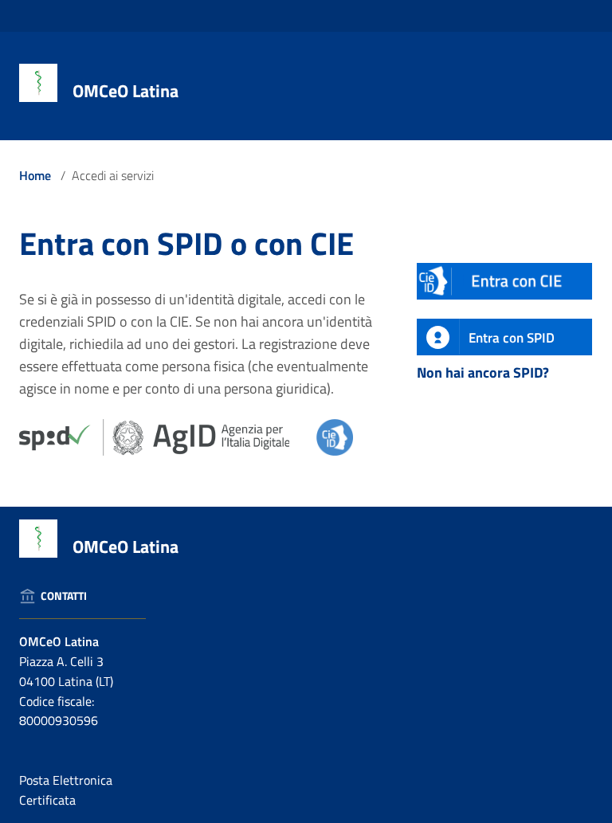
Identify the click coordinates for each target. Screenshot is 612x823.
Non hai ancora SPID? (483, 372)
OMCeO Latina (125, 91)
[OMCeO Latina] (38, 81)
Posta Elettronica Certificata (65, 789)
